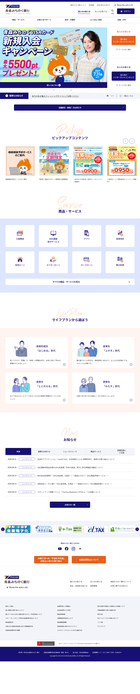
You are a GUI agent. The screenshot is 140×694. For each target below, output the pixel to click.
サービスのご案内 (125, 49)
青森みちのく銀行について (120, 581)
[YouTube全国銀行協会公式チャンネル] (17, 529)
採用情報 (93, 585)
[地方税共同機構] (96, 529)
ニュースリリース (70, 451)
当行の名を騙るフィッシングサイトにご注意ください (55, 96)
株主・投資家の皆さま (79, 585)
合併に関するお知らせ (119, 585)
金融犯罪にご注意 (121, 451)
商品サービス (96, 451)
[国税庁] (70, 529)
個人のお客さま (76, 581)
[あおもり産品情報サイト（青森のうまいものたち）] (122, 529)
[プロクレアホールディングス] (124, 5)
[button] (50, 90)
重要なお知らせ (44, 451)
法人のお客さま (96, 581)
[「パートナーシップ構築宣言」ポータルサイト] (44, 529)
